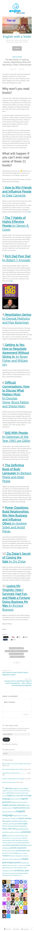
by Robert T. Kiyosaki (16, 258)
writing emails (22, 873)
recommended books (17, 657)
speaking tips (25, 863)
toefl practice (9, 867)
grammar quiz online (13, 836)
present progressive (18, 848)
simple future (17, 859)
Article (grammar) (10, 790)
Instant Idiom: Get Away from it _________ (14, 773)
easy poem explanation (21, 793)
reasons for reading (16, 654)
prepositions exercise (18, 845)
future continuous (8, 826)
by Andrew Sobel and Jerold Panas (15, 519)
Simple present (14, 862)
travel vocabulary (18, 867)
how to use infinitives (13, 838)
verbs (25, 867)
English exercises (15, 799)
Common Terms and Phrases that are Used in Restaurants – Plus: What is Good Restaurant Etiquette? (18, 682)
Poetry (8, 845)
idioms (20, 838)
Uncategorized (17, 57)
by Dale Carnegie (17, 191)
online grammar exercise (19, 840)
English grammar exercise (19, 802)
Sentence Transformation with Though (13, 778)
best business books (16, 648)
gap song (19, 829)
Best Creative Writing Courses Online (12, 769)
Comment (26, 714)
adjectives (9, 788)
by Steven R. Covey (15, 223)
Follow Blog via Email (11, 725)
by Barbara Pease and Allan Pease (16, 473)
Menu (18, 48)
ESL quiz (14, 824)
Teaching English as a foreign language (18, 865)
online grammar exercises (10, 842)
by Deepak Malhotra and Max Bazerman (16, 318)
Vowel (4, 873)
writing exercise (7, 875)
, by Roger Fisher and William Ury (15, 354)
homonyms (5, 838)
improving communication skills (16, 651)
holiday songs (24, 836)
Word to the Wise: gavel (9, 782)
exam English (23, 823)
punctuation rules (7, 853)
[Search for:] (17, 753)
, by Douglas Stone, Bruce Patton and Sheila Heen (16, 394)
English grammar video (9, 811)
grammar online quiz (15, 832)
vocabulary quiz (21, 870)
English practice (18, 815)
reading (15, 853)
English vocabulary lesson (14, 821)
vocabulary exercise (8, 871)
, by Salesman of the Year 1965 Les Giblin (16, 436)
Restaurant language (23, 853)
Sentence (6, 855)
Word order (9, 873)
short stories (9, 859)
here (29, 212)
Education (4, 795)
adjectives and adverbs (20, 788)
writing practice (16, 875)
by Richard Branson (16, 598)
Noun (9, 840)
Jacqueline (21, 69)
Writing (15, 873)
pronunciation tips (23, 850)
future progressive (21, 826)
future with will (8, 828)
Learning (5, 840)
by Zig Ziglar (16, 557)
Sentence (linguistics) (16, 856)
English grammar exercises (13, 805)
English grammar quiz (21, 808)
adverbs (4, 790)
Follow (6, 739)
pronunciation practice (9, 850)
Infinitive (24, 838)
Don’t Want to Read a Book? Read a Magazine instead (15, 673)
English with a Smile (17, 36)
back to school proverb (21, 790)
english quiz (14, 818)
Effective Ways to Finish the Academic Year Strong (16, 763)
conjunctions (10, 793)
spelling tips (5, 865)
